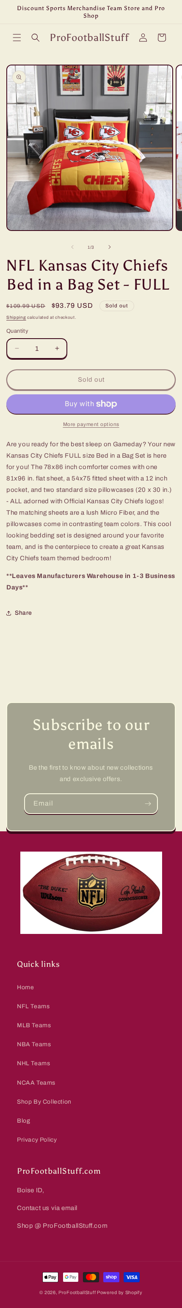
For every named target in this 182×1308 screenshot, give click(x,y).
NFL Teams (33, 1006)
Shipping (16, 317)
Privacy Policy (37, 1140)
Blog (23, 1121)
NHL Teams (33, 1063)
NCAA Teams (36, 1083)
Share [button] (23, 613)
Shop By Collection (44, 1102)
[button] (17, 37)
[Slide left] (72, 247)
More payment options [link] (91, 424)
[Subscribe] (147, 803)
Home (25, 987)
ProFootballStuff (77, 1292)
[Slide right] (109, 247)
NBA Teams (34, 1044)
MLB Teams (34, 1025)
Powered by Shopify (120, 1292)
